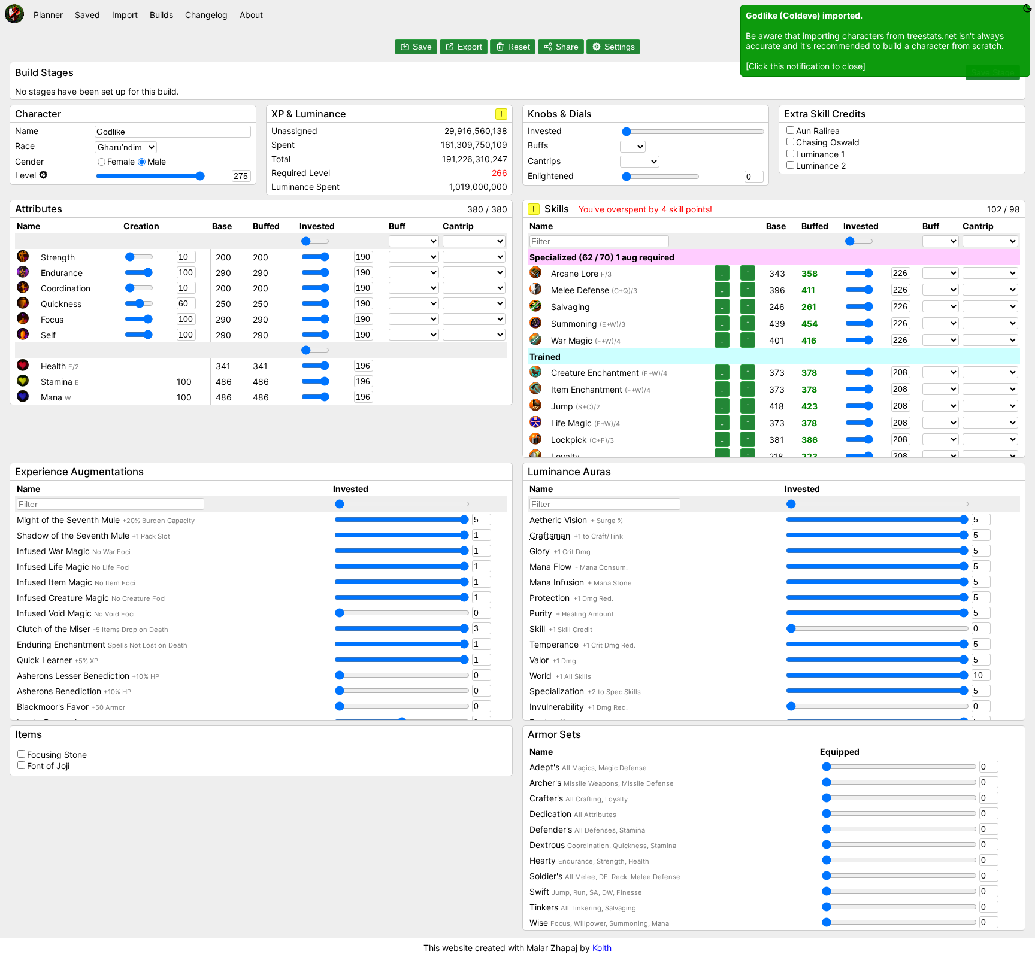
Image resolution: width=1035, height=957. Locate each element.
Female (121, 161)
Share (567, 46)
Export (470, 46)
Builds (161, 15)
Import (125, 15)
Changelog (206, 15)
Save (422, 46)
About (251, 15)
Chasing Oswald (828, 142)
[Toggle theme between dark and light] (1027, 8)
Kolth (602, 948)
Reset (519, 46)
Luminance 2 (821, 165)
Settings (619, 46)
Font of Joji (48, 766)
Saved (87, 15)
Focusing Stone (57, 754)
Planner (48, 15)
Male (156, 161)
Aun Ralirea (818, 131)
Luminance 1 (820, 154)
